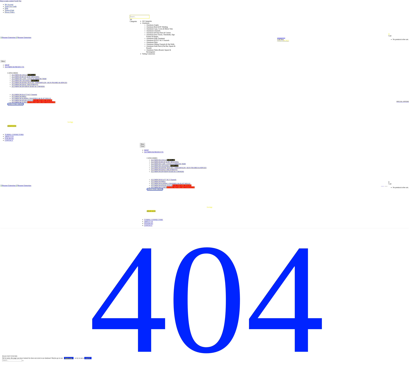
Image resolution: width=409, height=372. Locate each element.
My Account (9, 4)
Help (6, 8)
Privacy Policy (10, 12)
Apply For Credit (10, 6)
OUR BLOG (9, 138)
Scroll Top (17, 1)
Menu (3, 61)
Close (142, 146)
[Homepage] (16, 37)
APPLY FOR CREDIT (15, 104)
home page (68, 358)
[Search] (23, 360)
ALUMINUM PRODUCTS (14, 67)
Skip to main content (7, 1)
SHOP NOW (11, 126)
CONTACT (9, 140)
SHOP (7, 65)
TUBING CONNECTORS (14, 134)
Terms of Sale (9, 10)
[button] (154, 58)
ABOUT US (9, 136)
